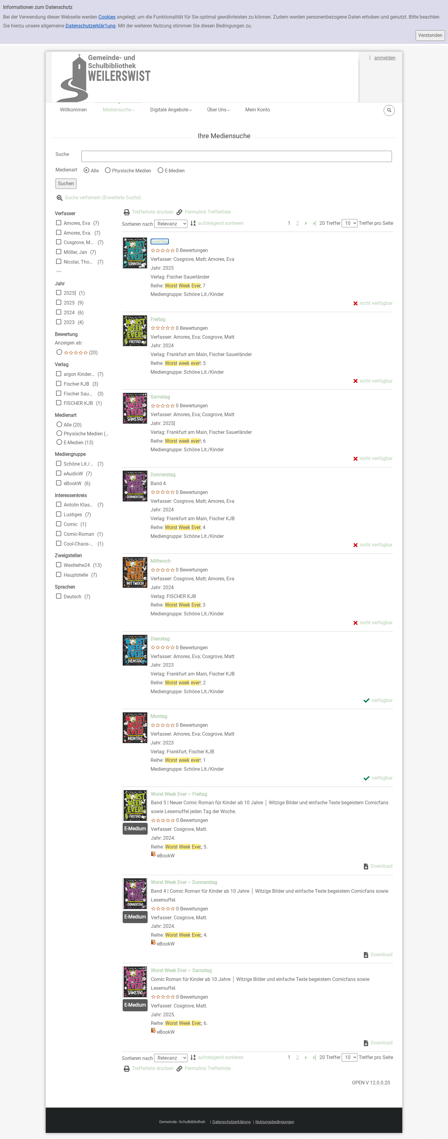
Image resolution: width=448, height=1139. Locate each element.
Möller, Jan (75, 252)
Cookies (107, 17)
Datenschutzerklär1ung (91, 26)
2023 (69, 322)
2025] (70, 293)
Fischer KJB (76, 384)
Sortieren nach (137, 224)
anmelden (385, 58)
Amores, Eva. (77, 233)
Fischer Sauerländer (79, 394)
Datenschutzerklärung (231, 1121)
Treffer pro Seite (376, 223)
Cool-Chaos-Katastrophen (79, 544)
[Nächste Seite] (306, 223)
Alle (95, 171)
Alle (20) (73, 425)
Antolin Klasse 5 (79, 505)
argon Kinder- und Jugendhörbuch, (79, 374)
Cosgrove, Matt (79, 242)
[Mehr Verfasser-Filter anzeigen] (59, 272)
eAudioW (73, 474)
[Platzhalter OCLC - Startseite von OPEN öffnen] (205, 77)
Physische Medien (131, 171)
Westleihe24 (77, 565)
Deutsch (72, 597)
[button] (118, 110)
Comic (70, 524)
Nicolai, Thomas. (79, 262)
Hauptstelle (76, 575)
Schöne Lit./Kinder (79, 464)
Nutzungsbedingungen (274, 1121)
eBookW (72, 483)
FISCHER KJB (78, 403)
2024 (69, 312)
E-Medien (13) (79, 442)
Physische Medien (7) (87, 434)
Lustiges (73, 514)
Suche (62, 154)
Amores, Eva (77, 223)
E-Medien (175, 171)
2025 (69, 303)
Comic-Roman (79, 534)
